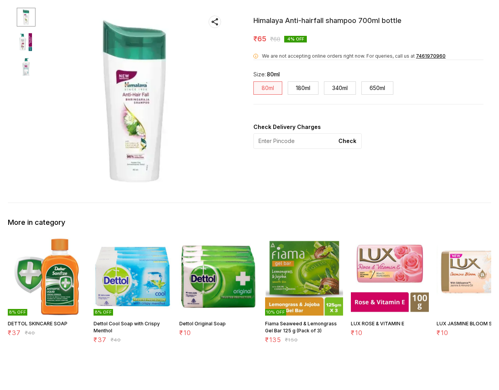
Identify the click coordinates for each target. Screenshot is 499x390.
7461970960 (431, 56)
